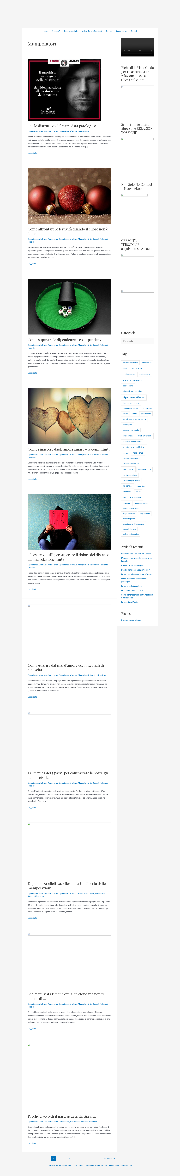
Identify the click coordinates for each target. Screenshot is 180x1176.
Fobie (80, 893)
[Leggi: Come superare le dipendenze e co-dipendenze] (70, 306)
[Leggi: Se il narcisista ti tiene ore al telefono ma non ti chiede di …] (70, 961)
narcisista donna (144, 469)
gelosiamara (146, 414)
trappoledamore (129, 529)
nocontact (141, 486)
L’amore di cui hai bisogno (132, 565)
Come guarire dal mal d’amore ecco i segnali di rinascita (66, 667)
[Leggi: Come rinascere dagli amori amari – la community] (70, 416)
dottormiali (147, 408)
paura (138, 492)
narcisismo (138, 453)
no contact (127, 486)
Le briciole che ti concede (132, 590)
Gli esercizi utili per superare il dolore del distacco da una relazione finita (68, 557)
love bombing (128, 436)
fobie (134, 414)
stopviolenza (145, 514)
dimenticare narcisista (132, 391)
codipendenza (144, 374)
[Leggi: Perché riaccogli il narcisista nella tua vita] (70, 1077)
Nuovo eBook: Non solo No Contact (136, 554)
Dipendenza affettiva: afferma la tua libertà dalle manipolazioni (67, 885)
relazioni (126, 503)
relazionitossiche (141, 503)
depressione (128, 386)
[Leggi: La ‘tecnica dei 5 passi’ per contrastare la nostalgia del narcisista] (70, 740)
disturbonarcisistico (130, 408)
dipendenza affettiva (133, 397)
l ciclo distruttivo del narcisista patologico (62, 125)
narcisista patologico (131, 480)
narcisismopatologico (131, 458)
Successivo (110, 1158)
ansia (125, 369)
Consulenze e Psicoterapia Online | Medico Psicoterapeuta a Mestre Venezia (81, 1165)
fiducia (125, 414)
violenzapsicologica (131, 534)
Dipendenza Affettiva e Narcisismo (43, 131)
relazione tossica (132, 497)
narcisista (128, 469)
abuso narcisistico (130, 363)
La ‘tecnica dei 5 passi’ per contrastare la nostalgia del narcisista (68, 775)
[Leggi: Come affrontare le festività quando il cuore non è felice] (70, 196)
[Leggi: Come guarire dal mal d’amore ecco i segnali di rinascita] (70, 632)
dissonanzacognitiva (131, 403)
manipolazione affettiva (134, 447)
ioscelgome (127, 425)
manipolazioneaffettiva (132, 442)
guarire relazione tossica (134, 419)
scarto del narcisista (131, 509)
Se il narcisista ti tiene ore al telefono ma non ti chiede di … (66, 996)
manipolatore (144, 435)
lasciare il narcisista (131, 430)
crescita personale (132, 380)
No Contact (94, 239)
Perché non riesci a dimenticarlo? (135, 570)
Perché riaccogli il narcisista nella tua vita (62, 1116)
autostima (137, 368)
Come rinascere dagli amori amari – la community (69, 449)
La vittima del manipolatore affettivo (136, 574)
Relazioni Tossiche (98, 675)
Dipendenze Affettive (68, 131)
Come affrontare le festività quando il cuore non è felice (68, 231)
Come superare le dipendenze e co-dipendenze (65, 339)
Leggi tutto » (33, 152)
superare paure (129, 519)
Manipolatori (83, 131)
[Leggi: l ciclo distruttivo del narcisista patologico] (64, 90)
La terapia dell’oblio (129, 602)
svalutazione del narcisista (133, 524)
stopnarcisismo (129, 514)
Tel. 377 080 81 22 (124, 1165)
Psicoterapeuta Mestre (131, 620)
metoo (125, 453)
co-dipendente (129, 374)
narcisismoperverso (131, 464)
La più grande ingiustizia (131, 586)
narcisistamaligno (130, 475)
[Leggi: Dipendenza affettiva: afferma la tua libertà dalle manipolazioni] (70, 850)
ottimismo (127, 491)
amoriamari (146, 363)
